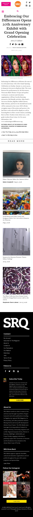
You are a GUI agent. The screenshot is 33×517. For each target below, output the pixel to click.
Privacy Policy (8, 360)
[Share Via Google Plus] (16, 44)
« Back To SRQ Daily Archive (9, 135)
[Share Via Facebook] (10, 44)
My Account (7, 338)
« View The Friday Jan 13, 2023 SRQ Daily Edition (14, 132)
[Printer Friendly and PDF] (19, 44)
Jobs (5, 355)
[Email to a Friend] (22, 44)
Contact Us (7, 345)
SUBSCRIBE (20, 400)
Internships (7, 353)
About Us (6, 343)
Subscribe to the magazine (11, 340)
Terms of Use (7, 358)
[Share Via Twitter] (13, 44)
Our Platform (7, 350)
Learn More (7, 463)
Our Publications (8, 348)
